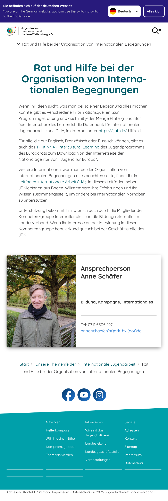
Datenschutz (134, 463)
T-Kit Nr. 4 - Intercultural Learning (67, 146)
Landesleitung (96, 443)
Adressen (132, 430)
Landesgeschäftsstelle (102, 451)
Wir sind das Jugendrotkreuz (97, 432)
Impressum (133, 455)
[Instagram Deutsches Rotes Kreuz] (99, 394)
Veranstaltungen (97, 460)
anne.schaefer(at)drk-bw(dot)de (111, 330)
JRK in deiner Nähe (60, 438)
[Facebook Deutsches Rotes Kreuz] (68, 394)
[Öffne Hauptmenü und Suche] (156, 31)
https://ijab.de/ (113, 130)
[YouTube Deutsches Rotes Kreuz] (84, 394)
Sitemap (131, 447)
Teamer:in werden (59, 455)
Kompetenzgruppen (61, 447)
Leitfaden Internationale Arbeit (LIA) (52, 181)
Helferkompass (57, 430)
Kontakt (131, 438)
